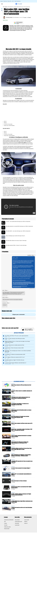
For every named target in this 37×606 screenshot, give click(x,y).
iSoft (5, 521)
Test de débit (17, 523)
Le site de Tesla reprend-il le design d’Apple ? (20, 468)
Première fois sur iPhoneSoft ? (9, 519)
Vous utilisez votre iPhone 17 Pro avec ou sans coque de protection (16, 335)
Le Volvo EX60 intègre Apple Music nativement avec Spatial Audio (22, 502)
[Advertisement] (18, 39)
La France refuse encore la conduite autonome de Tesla (14, 345)
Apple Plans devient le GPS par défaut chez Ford (21, 384)
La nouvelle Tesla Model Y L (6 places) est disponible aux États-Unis (20, 404)
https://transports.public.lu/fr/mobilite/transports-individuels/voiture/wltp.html (20, 286)
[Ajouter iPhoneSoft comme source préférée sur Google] (18, 22)
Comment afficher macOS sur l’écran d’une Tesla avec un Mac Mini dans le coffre (21, 449)
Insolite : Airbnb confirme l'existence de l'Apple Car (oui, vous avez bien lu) (21, 494)
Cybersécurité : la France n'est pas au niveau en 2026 (14, 347)
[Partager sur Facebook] (1, 10)
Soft (19, 3)
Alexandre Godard (9, 17)
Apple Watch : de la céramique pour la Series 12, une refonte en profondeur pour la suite (18, 351)
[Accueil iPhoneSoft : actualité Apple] (3, 6)
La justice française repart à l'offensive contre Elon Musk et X (15, 362)
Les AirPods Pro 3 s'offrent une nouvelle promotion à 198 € (15, 354)
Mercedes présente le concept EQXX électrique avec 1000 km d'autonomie (19, 226)
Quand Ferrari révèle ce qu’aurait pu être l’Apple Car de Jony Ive (21, 487)
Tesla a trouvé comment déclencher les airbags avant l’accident (21, 436)
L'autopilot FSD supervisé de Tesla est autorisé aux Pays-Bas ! (21, 462)
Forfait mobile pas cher (18, 521)
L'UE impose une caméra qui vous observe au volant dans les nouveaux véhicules (20, 398)
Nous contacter (17, 519)
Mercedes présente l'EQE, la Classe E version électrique (16, 245)
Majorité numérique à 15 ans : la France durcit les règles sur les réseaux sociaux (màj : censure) (17, 342)
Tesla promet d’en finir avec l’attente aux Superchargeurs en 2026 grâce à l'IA (19, 442)
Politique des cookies (7, 526)
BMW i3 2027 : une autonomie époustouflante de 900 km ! (21, 474)
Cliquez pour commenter (18, 314)
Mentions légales (6, 528)
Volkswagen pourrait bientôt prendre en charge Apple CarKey (21, 411)
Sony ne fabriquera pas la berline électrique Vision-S (15, 235)
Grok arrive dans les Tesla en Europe (19, 480)
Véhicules (5, 6)
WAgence (25, 521)
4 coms (25, 17)
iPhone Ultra (5, 1)
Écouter (29, 17)
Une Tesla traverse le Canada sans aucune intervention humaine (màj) (20, 417)
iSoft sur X (26, 523)
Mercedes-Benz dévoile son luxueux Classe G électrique (16, 240)
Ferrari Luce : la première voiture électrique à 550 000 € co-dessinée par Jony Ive (21, 430)
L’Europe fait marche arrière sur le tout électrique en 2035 (21, 508)
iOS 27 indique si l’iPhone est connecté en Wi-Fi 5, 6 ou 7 (15, 357)
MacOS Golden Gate (17, 1)
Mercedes (5, 20)
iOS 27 (13, 1)
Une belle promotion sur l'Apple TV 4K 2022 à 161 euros (14, 360)
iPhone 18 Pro (9, 1)
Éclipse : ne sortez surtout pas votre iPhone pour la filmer (15, 338)
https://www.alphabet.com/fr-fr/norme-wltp (19, 280)
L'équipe (5, 523)
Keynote (1, 1)
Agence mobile (26, 519)
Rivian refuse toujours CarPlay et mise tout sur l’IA (21, 423)
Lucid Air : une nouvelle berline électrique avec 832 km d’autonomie (18, 221)
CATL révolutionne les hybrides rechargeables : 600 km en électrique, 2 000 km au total (21, 455)
